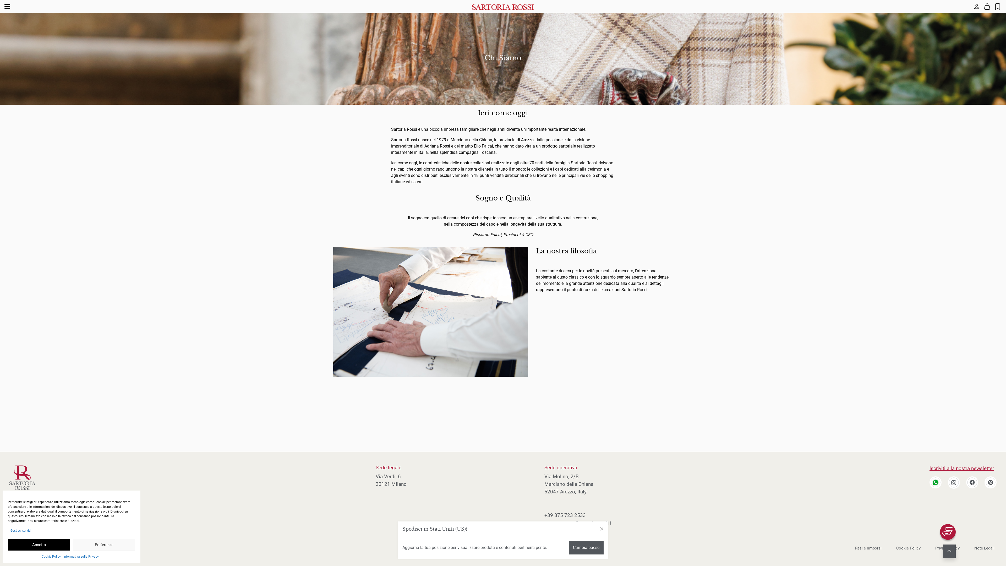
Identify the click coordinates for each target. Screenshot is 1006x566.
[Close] (601, 529)
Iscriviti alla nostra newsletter (962, 468)
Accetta (39, 544)
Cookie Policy (51, 556)
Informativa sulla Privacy (81, 556)
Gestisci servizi (20, 530)
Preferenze (104, 544)
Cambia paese (586, 547)
